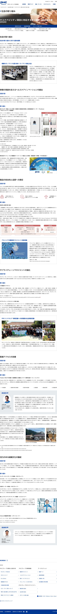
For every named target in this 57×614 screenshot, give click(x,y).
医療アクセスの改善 (30, 30)
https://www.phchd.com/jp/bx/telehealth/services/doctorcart (14, 448)
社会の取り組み (11, 7)
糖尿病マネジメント (24, 571)
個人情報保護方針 (8, 611)
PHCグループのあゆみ (5, 571)
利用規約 (1, 611)
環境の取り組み (18, 26)
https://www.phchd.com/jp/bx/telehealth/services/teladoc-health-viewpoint (17, 450)
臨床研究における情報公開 (17, 611)
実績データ (41, 571)
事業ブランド (30, 4)
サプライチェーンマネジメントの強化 (15, 30)
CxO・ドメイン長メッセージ (7, 588)
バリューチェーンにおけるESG (26, 581)
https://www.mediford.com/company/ (7, 522)
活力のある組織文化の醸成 (42, 30)
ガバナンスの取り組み (37, 26)
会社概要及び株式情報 (43, 581)
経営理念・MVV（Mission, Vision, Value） (48, 596)
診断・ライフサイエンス (25, 578)
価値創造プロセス (4, 581)
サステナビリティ (47, 4)
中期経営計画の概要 (5, 585)
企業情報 (24, 4)
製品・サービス (38, 4)
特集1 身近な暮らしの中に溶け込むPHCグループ (9, 592)
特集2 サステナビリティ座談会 (7, 595)
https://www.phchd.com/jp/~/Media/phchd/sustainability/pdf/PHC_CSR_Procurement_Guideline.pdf (20, 297)
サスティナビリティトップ (7, 600)
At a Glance (3, 578)
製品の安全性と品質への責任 (45, 28)
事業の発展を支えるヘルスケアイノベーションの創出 (25, 28)
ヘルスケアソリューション (25, 575)
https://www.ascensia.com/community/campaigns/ (40, 261)
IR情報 (54, 4)
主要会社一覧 (41, 578)
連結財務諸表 (41, 575)
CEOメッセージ (4, 575)
